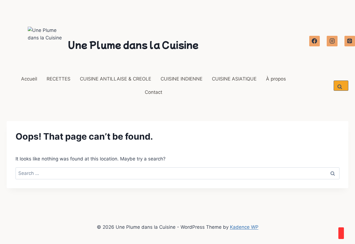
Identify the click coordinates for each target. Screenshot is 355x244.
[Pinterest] (349, 41)
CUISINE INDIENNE (181, 79)
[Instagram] (332, 41)
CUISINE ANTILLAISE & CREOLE (115, 79)
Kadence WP (244, 227)
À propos (276, 79)
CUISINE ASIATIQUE (234, 79)
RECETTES (58, 79)
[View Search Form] (341, 86)
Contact (153, 92)
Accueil (29, 79)
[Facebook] (314, 41)
